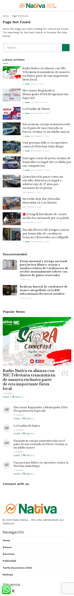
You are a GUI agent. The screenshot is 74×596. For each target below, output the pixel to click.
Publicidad (9, 560)
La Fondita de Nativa (36, 109)
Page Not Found (20, 16)
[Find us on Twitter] (12, 591)
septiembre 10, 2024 (32, 222)
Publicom (8, 523)
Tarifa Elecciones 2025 (17, 567)
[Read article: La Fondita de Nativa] (12, 113)
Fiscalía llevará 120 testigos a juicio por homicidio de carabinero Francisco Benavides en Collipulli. (45, 233)
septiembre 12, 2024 (40, 136)
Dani (27, 84)
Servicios (9, 554)
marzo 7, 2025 (37, 84)
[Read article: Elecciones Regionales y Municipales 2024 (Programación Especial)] (12, 95)
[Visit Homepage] (38, 5)
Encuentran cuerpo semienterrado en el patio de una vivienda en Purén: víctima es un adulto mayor (46, 127)
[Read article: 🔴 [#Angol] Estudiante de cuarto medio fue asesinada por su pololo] (12, 218)
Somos (7, 547)
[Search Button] (66, 47)
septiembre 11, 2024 (31, 192)
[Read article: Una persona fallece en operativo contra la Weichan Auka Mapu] (12, 147)
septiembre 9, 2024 (40, 242)
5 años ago (25, 280)
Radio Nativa (20, 519)
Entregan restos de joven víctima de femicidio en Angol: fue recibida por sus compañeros (46, 161)
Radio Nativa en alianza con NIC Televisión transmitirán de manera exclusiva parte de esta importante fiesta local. (29, 380)
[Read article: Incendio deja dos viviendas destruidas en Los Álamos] (12, 203)
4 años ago (25, 298)
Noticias (8, 574)
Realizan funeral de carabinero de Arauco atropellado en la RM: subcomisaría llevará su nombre (44, 290)
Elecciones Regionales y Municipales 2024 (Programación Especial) (45, 94)
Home (6, 16)
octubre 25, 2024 (39, 102)
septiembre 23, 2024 (40, 113)
